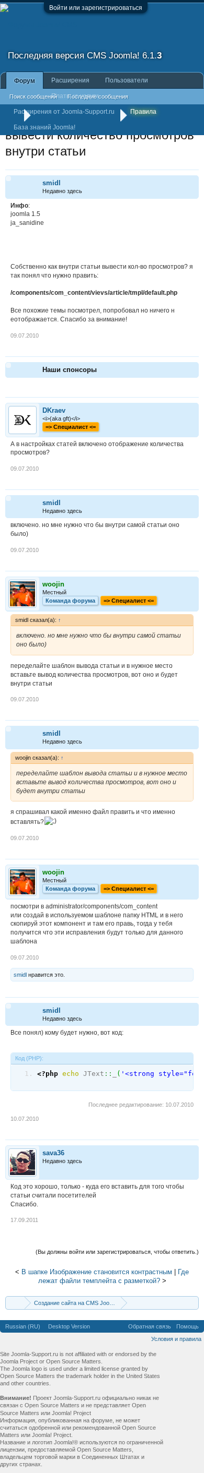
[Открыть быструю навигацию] (192, 1302)
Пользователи (126, 80)
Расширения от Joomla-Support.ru (64, 111)
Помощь (187, 1326)
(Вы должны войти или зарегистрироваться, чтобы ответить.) (117, 1252)
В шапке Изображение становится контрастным (96, 1272)
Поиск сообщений (33, 96)
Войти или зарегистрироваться (95, 7)
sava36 (53, 1153)
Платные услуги (75, 96)
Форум (24, 81)
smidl (51, 183)
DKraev (53, 410)
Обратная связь (149, 1326)
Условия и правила (176, 1339)
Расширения (70, 80)
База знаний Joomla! (44, 127)
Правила (143, 111)
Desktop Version (69, 1326)
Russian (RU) (22, 1326)
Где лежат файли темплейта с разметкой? (113, 1276)
